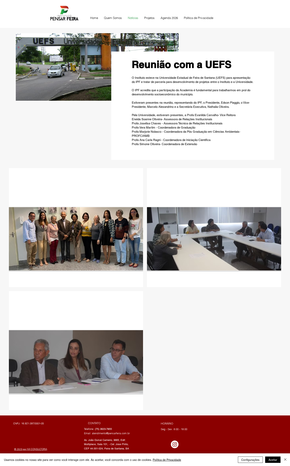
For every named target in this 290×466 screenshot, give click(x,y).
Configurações (250, 460)
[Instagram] (175, 444)
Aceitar (272, 460)
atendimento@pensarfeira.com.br (111, 433)
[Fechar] (285, 460)
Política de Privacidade (167, 460)
